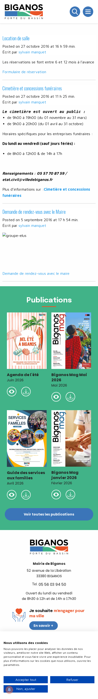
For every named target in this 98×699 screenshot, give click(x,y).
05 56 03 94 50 (52, 584)
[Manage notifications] (9, 690)
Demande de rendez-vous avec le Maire (34, 211)
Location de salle (15, 38)
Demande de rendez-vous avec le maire (35, 273)
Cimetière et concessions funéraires (32, 88)
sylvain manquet (32, 52)
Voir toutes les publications (49, 514)
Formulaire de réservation (24, 72)
